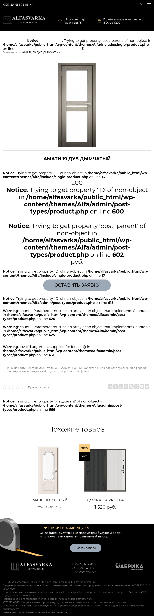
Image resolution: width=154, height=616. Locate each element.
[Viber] (131, 386)
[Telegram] (147, 386)
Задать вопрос (86, 548)
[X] (126, 386)
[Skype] (142, 386)
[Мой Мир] (121, 386)
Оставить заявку (77, 285)
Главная (8, 52)
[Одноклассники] (115, 386)
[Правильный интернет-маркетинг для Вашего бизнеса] (129, 567)
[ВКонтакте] (110, 386)
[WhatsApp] (136, 386)
